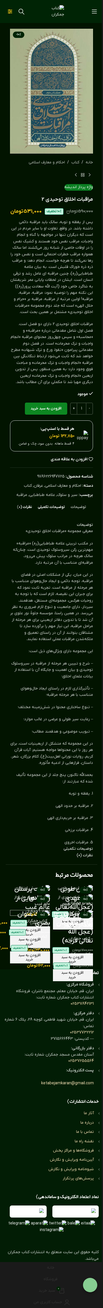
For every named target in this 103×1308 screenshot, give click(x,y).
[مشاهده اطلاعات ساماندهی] (28, 1211)
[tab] (78, 507)
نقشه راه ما (84, 1141)
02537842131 (82, 1003)
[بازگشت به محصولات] (82, 174)
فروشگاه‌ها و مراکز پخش (73, 1150)
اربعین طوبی (76, 889)
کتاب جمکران (79, 954)
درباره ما (87, 1122)
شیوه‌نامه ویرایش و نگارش (71, 1169)
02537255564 (81, 1061)
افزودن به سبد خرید (46, 408)
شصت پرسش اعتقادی (32, 893)
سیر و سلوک (67, 495)
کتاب (75, 162)
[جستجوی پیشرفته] (10, 11)
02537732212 (82, 1032)
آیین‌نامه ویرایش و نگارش (72, 1159)
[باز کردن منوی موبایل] (94, 11)
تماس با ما (85, 1132)
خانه (89, 162)
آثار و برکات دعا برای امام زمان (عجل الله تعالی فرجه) (73, 927)
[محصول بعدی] (75, 174)
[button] (73, 975)
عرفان (38, 485)
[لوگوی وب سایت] (51, 11)
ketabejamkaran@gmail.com (67, 1083)
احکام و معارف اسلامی (47, 162)
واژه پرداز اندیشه (78, 187)
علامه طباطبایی (42, 495)
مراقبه (21, 495)
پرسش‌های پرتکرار (78, 1178)
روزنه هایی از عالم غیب (32, 902)
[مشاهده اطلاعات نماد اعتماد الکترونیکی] (75, 1211)
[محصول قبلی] (89, 174)
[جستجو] (21, 11)
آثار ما (89, 1113)
